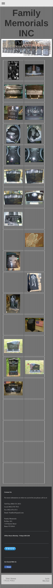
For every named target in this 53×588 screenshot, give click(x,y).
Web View (46, 580)
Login (47, 578)
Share (8, 567)
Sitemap (13, 578)
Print (8, 578)
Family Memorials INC (26, 23)
